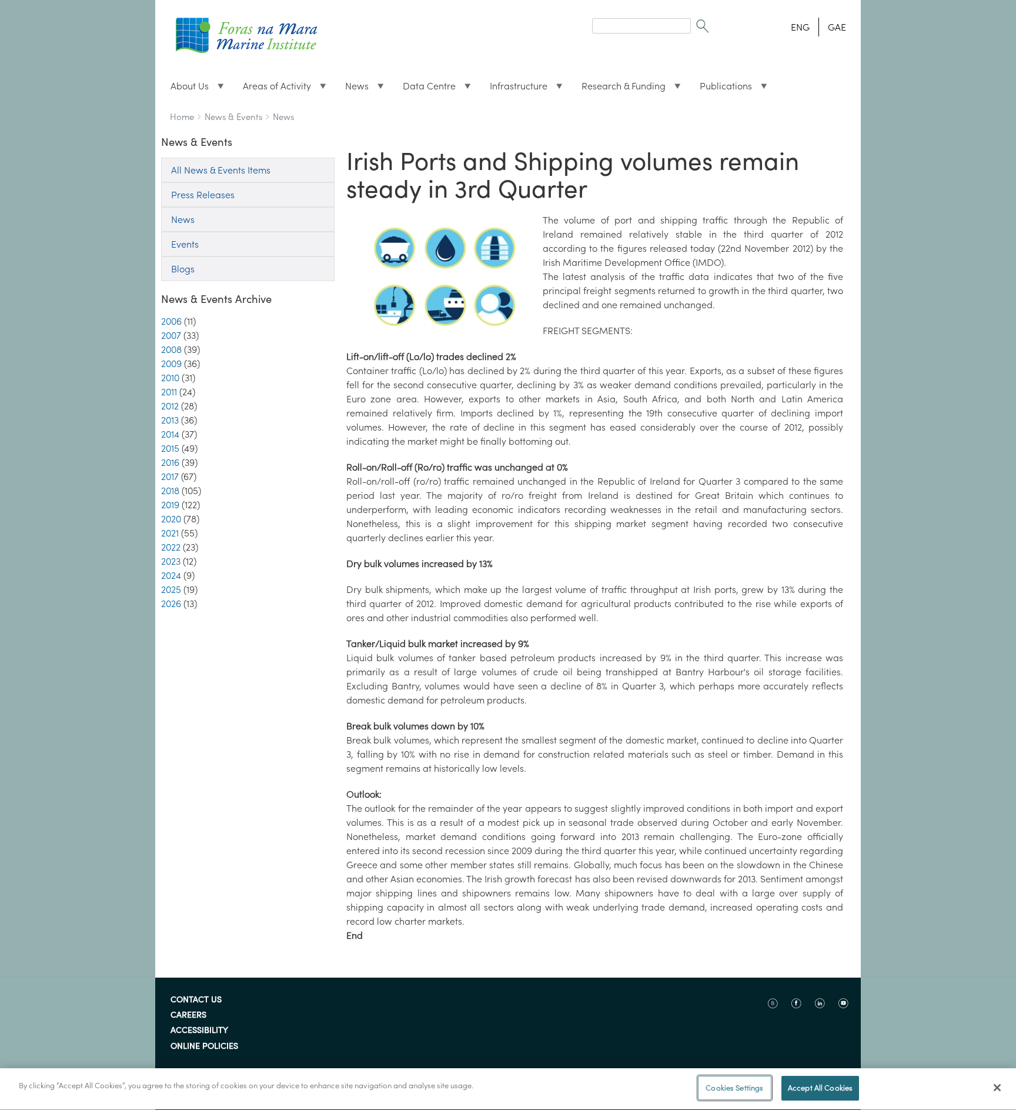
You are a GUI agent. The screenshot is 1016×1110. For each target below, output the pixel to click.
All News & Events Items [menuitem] (220, 170)
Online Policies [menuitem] (204, 1046)
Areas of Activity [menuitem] (272, 89)
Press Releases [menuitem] (203, 195)
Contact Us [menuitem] (196, 1000)
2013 (170, 420)
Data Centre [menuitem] (424, 89)
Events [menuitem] (185, 244)
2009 (171, 363)
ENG (800, 27)
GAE (837, 27)
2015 (170, 448)
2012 (170, 406)
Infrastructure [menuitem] (513, 89)
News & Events (233, 116)
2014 (170, 434)
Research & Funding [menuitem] (619, 89)
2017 (170, 476)
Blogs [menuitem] (183, 269)
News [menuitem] (352, 89)
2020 (171, 519)
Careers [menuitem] (188, 1015)
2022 (171, 547)
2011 (169, 392)
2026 (171, 603)
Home (182, 116)
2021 (170, 533)
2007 (171, 335)
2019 (170, 505)
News (283, 116)
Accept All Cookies (820, 1088)
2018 (170, 490)
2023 (171, 561)
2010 (170, 378)
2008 (171, 349)
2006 (171, 321)
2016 (170, 462)
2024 (171, 575)
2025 (171, 589)
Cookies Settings (734, 1088)
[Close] (997, 1088)
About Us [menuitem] (185, 89)
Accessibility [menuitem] (199, 1030)
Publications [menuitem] (721, 89)
